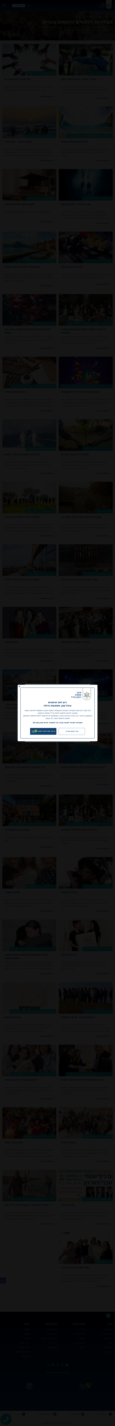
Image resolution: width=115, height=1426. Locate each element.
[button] (19, 686)
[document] (57, 713)
